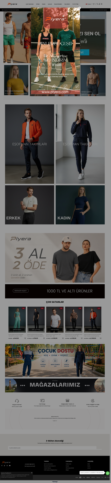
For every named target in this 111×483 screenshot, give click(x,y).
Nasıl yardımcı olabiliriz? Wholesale (92, 473)
